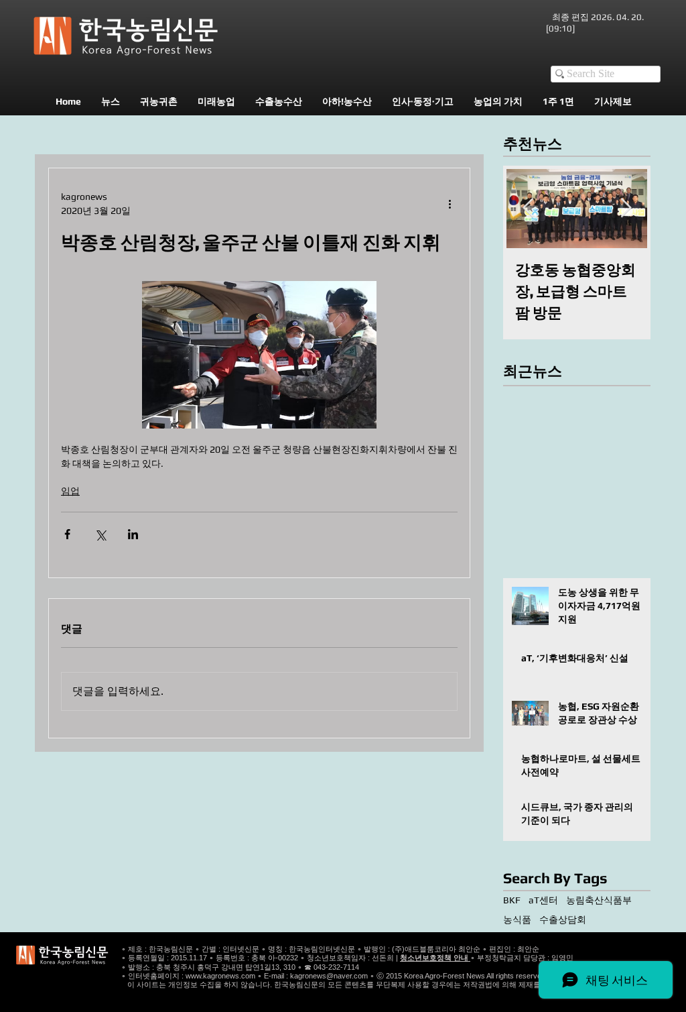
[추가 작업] (449, 204)
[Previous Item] (528, 208)
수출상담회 (562, 919)
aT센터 (543, 900)
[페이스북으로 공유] (67, 534)
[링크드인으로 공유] (133, 534)
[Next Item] (626, 208)
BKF (512, 900)
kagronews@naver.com (329, 976)
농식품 (517, 919)
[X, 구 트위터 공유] (100, 534)
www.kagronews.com (220, 976)
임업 (70, 491)
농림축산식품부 (599, 900)
